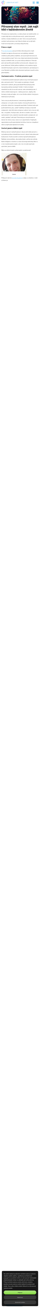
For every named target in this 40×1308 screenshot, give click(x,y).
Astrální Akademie (17, 178)
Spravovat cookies (20, 1302)
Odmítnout (20, 1297)
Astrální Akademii (7, 51)
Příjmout (20, 1292)
